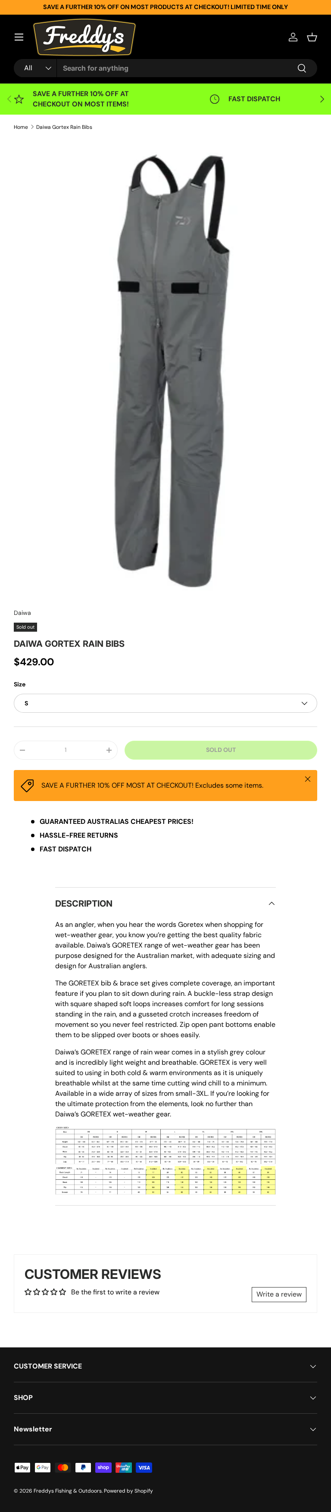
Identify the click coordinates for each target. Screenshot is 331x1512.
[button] (312, 37)
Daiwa (22, 613)
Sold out (221, 750)
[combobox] (165, 68)
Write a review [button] (279, 1294)
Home (21, 127)
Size (19, 684)
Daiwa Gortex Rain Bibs (64, 127)
